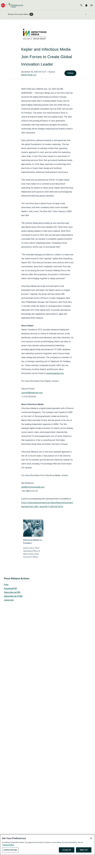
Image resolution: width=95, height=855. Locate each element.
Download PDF (10, 588)
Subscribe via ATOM (13, 596)
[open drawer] (91, 5)
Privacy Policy (8, 845)
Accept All (66, 850)
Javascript (9, 600)
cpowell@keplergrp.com (32, 392)
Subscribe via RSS (12, 592)
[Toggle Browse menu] (85, 14)
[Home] (12, 5)
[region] (47, 844)
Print (6, 584)
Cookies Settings (10, 850)
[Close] (91, 838)
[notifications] (86, 5)
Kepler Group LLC (28, 75)
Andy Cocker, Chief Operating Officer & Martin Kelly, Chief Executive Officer (31, 552)
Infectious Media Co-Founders (33, 541)
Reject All (83, 850)
